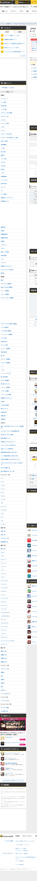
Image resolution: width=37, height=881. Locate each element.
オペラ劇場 (3, 194)
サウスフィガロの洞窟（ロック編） (10, 137)
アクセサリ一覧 (5, 538)
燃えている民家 (5, 252)
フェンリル (3, 609)
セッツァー (3, 506)
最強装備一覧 (4, 542)
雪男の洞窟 (3, 352)
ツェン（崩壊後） (5, 291)
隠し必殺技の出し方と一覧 (7, 471)
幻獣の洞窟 (3, 255)
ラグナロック (4, 637)
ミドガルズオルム (5, 616)
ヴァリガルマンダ (5, 612)
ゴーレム (3, 595)
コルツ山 (3, 120)
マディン (3, 577)
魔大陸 (2, 273)
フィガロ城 (3, 109)
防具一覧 (3, 534)
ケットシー (3, 563)
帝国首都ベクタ (5, 201)
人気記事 (7, 32)
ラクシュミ (3, 619)
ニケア (2, 173)
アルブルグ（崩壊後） (6, 283)
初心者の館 (3, 106)
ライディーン (4, 644)
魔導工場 (3, 227)
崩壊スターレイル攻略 (20, 848)
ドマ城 (2, 148)
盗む (2, 676)
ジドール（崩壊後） (6, 387)
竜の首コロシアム (5, 384)
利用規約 (17, 836)
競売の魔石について (6, 438)
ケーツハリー (4, 605)
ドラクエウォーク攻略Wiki (21, 850)
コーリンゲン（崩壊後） (7, 334)
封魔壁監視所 (4, 234)
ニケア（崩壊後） (5, 294)
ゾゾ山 (2, 370)
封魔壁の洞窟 (4, 238)
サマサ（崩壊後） (5, 380)
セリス (2, 492)
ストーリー (13, 11)
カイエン (3, 496)
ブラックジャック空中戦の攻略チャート (14, 51)
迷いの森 (3, 151)
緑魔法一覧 (3, 662)
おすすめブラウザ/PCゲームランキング (14, 780)
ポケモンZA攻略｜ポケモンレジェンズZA (25, 841)
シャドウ (3, 499)
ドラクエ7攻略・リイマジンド (22, 845)
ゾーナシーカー (5, 598)
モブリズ (3, 162)
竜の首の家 (3, 183)
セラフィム (3, 602)
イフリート (3, 566)
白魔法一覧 (3, 658)
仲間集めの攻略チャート (10, 39)
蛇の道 (2, 169)
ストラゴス (3, 510)
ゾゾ (2, 190)
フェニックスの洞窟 (6, 394)
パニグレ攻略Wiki (19, 864)
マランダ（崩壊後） (6, 362)
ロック (2, 482)
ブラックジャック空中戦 (7, 269)
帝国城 (2, 241)
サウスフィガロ (5, 116)
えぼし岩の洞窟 (5, 405)
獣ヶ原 (2, 355)
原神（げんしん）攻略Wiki (21, 853)
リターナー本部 (5, 123)
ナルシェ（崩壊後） (6, 348)
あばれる (3, 690)
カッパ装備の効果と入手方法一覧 (9, 456)
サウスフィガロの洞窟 (6, 113)
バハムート (3, 633)
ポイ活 (12, 2)
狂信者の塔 (3, 412)
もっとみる (22, 55)
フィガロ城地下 (5, 327)
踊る (2, 686)
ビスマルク (3, 591)
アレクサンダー (5, 623)
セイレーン (3, 559)
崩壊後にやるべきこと (6, 398)
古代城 (2, 401)
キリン (2, 556)
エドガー (3, 485)
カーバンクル (4, 587)
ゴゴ (2, 520)
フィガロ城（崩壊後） (6, 331)
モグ (2, 517)
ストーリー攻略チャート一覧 (11, 35)
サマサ (2, 248)
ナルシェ (3, 130)
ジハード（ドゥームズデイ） (8, 640)
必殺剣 (2, 683)
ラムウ (2, 552)
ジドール (3, 187)
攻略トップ (4, 11)
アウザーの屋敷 (5, 391)
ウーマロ (3, 524)
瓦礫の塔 (3, 419)
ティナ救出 (3, 102)
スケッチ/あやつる (5, 693)
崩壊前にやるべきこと (6, 266)
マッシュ (3, 489)
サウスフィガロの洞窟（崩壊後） (9, 324)
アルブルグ (3, 245)
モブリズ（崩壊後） (6, 359)
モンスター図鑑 (5, 707)
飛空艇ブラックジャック (7, 197)
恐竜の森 (3, 415)
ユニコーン (3, 573)
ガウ (2, 503)
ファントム (3, 584)
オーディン (3, 630)
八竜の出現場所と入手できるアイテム (10, 459)
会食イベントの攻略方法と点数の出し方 (14, 43)
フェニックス (4, 626)
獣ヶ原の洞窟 (4, 377)
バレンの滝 (3, 159)
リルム (2, 513)
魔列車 (2, 155)
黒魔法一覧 (3, 655)
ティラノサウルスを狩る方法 (8, 445)
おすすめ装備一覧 (5, 467)
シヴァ (2, 570)
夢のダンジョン (5, 408)
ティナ (2, 478)
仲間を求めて (4, 341)
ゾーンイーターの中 (6, 373)
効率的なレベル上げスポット (8, 441)
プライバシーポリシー (27, 836)
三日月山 (3, 166)
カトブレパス (4, 580)
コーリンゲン (4, 180)
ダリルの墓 (3, 338)
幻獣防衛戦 (3, 176)
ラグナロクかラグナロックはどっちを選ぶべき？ (12, 463)
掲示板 (19, 32)
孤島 (2, 280)
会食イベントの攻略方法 (7, 449)
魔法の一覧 (3, 651)
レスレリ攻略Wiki (19, 861)
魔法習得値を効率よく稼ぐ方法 (9, 452)
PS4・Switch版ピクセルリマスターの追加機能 (12, 426)
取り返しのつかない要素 (7, 434)
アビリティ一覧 (5, 669)
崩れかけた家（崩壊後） (7, 287)
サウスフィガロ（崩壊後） (7, 298)
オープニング (4, 98)
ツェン (2, 259)
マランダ (3, 262)
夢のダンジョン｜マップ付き (11, 47)
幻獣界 (2, 230)
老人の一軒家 (4, 141)
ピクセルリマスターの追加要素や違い (10, 431)
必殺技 (2, 679)
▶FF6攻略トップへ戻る (8, 87)
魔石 (27, 11)
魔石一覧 (3, 549)
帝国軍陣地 (3, 144)
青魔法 (2, 672)
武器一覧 (3, 531)
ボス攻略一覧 (4, 711)
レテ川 (2, 127)
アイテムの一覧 (5, 700)
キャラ (21, 11)
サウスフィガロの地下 (6, 134)
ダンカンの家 (4, 345)
